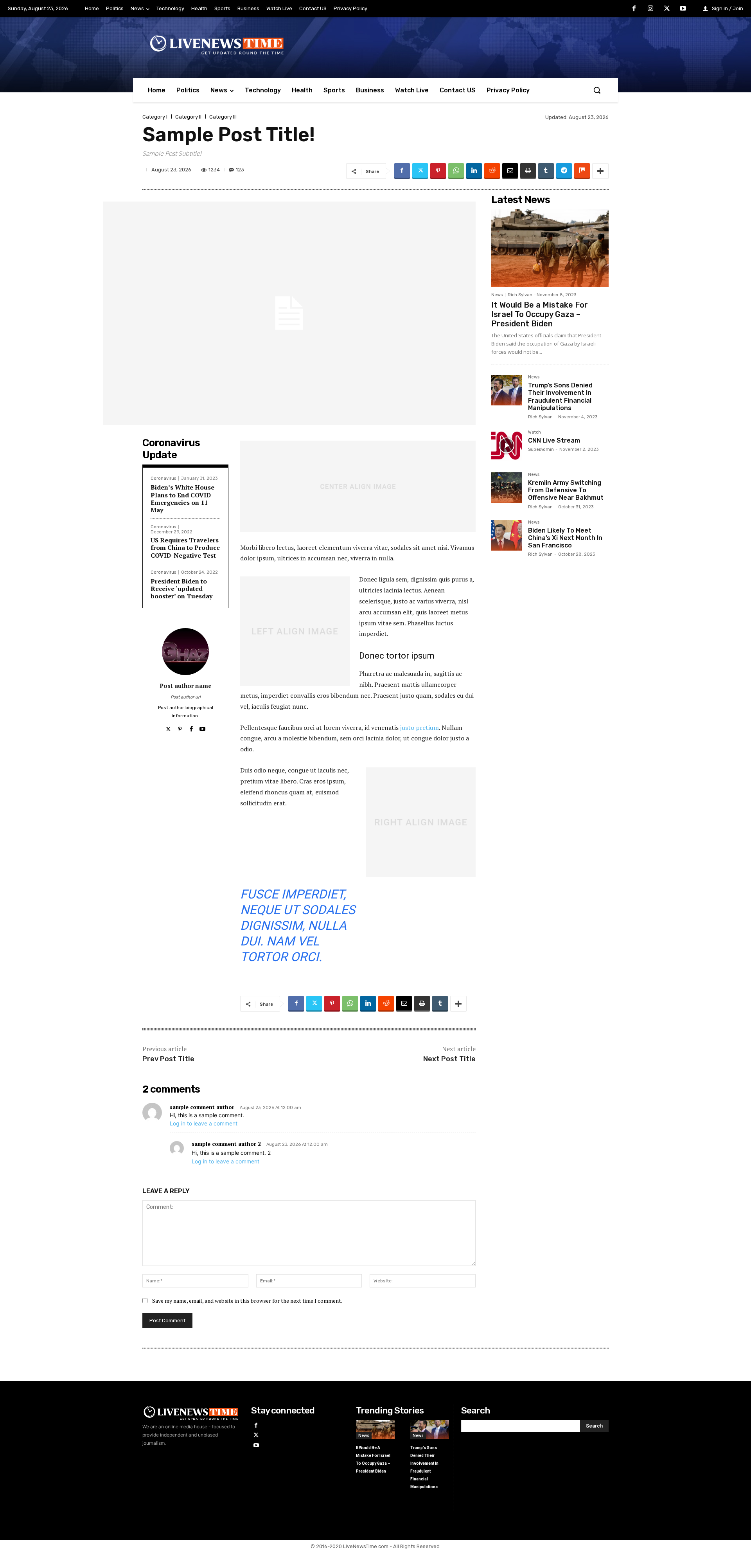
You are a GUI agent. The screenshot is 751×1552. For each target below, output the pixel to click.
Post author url (186, 697)
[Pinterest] (438, 171)
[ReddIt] (492, 171)
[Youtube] (683, 9)
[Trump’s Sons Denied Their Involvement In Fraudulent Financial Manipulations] (506, 390)
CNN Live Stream (554, 440)
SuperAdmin (541, 449)
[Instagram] (650, 9)
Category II (188, 116)
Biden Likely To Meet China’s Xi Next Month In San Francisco (565, 538)
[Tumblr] (546, 171)
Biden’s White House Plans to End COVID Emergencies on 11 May (182, 498)
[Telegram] (564, 171)
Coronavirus (163, 478)
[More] (600, 171)
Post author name (186, 686)
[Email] (510, 171)
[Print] (528, 171)
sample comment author (202, 1107)
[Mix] (582, 171)
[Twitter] (667, 9)
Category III (223, 116)
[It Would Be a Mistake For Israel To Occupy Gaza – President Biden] (550, 248)
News (497, 295)
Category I (154, 116)
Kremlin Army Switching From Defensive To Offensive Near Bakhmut (566, 490)
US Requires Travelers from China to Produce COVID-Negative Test (185, 547)
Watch (534, 432)
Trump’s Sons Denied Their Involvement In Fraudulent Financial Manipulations (560, 397)
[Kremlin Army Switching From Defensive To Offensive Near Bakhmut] (506, 487)
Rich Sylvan (520, 294)
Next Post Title (449, 1059)
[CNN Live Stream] (506, 445)
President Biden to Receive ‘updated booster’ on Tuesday (181, 588)
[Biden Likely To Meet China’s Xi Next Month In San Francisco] (506, 535)
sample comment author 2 (226, 1143)
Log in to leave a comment (203, 1123)
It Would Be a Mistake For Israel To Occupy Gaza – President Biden (539, 314)
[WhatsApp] (456, 171)
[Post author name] (185, 651)
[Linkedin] (474, 171)
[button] (597, 90)
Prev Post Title (168, 1059)
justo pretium (419, 727)
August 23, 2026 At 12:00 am (270, 1107)
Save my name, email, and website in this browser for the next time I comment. (247, 1300)
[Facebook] (634, 9)
